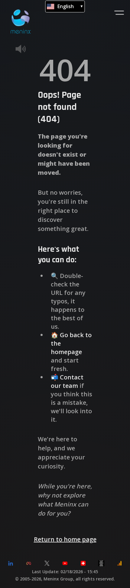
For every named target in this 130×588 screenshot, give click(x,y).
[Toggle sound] (29, 49)
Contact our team (67, 381)
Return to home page (65, 539)
